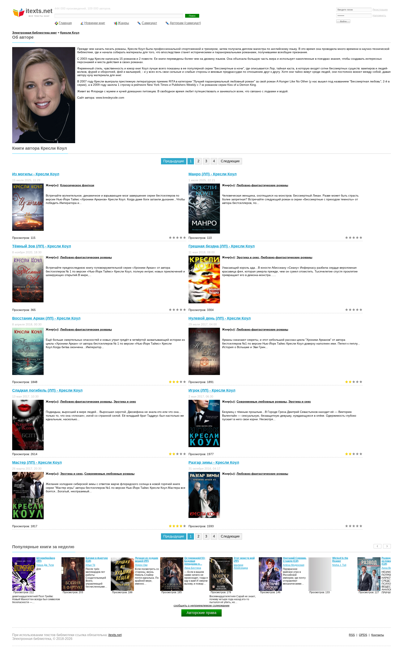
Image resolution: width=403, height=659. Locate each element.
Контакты (377, 635)
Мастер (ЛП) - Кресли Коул (37, 462)
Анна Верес (339, 568)
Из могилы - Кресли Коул (35, 174)
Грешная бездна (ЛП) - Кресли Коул (221, 246)
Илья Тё (41, 565)
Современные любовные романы (262, 401)
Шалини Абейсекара (191, 566)
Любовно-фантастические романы (262, 185)
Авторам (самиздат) (185, 23)
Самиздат (149, 23)
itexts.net (115, 635)
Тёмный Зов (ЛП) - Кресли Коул (41, 246)
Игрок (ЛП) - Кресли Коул (211, 390)
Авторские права (201, 613)
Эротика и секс (248, 257)
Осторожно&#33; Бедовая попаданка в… (145, 561)
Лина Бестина (143, 568)
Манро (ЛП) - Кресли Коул (212, 174)
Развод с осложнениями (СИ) (341, 561)
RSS (352, 635)
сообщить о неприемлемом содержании (201, 605)
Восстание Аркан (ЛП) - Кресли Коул (46, 318)
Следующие (230, 161)
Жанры (123, 23)
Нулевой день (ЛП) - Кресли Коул (219, 318)
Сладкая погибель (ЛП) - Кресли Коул (47, 390)
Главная (65, 23)
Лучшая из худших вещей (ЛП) (97, 560)
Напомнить (379, 15)
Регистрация (380, 9)
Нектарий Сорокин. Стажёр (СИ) (245, 560)
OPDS (363, 635)
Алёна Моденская (244, 565)
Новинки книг (94, 23)
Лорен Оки (92, 565)
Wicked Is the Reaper (291, 560)
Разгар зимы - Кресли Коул (213, 462)
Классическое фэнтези (77, 185)
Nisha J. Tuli (290, 565)
